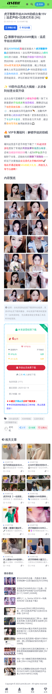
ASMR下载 (23, 21)
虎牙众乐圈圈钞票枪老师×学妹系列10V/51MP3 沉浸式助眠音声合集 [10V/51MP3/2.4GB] (31, 671)
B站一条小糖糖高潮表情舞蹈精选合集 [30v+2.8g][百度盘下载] (31, 660)
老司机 (11, 429)
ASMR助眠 (14, 48)
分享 (23, 428)
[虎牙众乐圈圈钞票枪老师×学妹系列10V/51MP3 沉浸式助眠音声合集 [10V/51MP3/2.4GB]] (10, 671)
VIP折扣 (27, 346)
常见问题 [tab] (26, 27)
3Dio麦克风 (14, 418)
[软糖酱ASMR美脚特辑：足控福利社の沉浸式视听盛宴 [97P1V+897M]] (38, 483)
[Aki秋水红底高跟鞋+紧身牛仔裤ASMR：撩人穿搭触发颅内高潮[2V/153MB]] (10, 641)
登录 (41, 4)
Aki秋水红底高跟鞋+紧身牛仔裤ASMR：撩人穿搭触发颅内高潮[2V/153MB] (32, 641)
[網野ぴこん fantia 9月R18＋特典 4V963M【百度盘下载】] (10, 601)
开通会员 (19, 401)
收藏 (33, 428)
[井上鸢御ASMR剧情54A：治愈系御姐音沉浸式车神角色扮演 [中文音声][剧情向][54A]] (13, 546)
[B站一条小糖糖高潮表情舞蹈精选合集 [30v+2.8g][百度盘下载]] (10, 661)
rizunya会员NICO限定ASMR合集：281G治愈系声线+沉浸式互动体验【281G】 (32, 611)
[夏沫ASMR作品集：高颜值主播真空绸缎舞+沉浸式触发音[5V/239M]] (10, 581)
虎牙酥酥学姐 (10, 422)
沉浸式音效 (38, 418)
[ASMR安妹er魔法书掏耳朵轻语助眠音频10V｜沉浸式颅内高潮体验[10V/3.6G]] (10, 631)
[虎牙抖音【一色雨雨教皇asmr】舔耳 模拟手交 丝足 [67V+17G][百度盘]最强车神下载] (13, 483)
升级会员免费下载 (27, 367)
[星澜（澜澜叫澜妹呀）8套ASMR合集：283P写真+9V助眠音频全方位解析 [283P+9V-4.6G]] (13, 514)
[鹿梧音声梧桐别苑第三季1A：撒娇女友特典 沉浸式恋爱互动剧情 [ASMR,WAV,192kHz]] (10, 621)
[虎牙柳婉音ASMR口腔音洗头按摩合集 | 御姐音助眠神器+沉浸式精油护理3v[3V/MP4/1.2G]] (38, 514)
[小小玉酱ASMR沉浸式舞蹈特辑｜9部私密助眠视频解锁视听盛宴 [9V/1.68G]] (10, 651)
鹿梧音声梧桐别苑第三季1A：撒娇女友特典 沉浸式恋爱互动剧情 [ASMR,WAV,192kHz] (32, 621)
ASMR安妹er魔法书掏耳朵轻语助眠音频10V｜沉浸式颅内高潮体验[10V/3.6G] (32, 631)
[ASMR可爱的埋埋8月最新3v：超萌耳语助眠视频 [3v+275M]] (38, 451)
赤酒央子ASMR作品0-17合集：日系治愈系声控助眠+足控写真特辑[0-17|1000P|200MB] (32, 591)
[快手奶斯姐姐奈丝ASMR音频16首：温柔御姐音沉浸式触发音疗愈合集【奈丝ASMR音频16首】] (13, 451)
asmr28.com (25, 684)
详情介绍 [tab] (12, 27)
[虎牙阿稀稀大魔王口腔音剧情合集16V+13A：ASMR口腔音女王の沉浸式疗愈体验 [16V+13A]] (38, 546)
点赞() (44, 428)
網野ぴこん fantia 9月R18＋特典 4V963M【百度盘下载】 (32, 599)
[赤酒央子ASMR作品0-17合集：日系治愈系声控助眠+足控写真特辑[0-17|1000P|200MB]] (10, 591)
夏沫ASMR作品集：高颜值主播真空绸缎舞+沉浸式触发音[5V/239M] (32, 579)
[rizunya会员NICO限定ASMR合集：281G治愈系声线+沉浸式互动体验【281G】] (10, 611)
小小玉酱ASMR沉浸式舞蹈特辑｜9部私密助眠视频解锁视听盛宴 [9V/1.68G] (32, 651)
